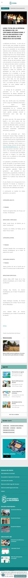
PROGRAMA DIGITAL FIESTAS (17, 403)
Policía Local (6, 425)
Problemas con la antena (8, 430)
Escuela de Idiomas (16, 510)
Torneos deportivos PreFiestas (17, 392)
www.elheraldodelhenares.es (10, 147)
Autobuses (12, 427)
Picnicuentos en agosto (18, 372)
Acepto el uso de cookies (20, 576)
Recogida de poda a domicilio (17, 425)
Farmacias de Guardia (7, 480)
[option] (14, 348)
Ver (7, 456)
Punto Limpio (6, 427)
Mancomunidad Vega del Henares (10, 484)
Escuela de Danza (15, 518)
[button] (3, 575)
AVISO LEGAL (7, 570)
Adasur (3, 491)
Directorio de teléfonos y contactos (17, 540)
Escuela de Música (16, 526)
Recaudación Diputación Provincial (10, 477)
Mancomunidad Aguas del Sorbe (9, 488)
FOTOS (4, 326)
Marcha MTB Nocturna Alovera (17, 381)
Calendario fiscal (15, 548)
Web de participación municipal (16, 557)
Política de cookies (7, 576)
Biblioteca (19, 427)
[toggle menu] (2, 2)
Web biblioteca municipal (8, 473)
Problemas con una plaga (8, 432)
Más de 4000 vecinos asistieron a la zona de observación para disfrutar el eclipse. (13, 354)
